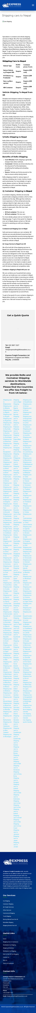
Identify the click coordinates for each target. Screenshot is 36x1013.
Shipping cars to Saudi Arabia (18, 520)
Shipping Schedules (8, 948)
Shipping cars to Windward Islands (27, 578)
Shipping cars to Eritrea (16, 643)
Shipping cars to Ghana (16, 711)
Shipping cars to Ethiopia (16, 655)
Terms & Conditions (8, 963)
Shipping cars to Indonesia (17, 797)
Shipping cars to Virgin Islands (27, 566)
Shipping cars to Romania (16, 495)
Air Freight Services (8, 907)
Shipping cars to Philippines (17, 456)
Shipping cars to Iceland (16, 786)
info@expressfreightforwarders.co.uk (17, 996)
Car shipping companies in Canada (27, 716)
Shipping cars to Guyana (16, 757)
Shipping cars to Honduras (17, 768)
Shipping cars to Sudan (16, 589)
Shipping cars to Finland (16, 674)
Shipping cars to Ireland (16, 811)
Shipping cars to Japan (16, 838)
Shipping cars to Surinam (16, 595)
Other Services (7, 910)
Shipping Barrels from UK (10, 925)
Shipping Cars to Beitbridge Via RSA (27, 701)
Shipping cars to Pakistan (16, 425)
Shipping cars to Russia (16, 502)
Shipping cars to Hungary (16, 780)
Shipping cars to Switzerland (17, 614)
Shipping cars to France (16, 680)
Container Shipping (8, 904)
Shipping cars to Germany (16, 705)
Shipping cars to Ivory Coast (17, 826)
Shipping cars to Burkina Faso (7, 506)
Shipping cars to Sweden (16, 608)
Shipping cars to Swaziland (17, 601)
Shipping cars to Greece (16, 724)
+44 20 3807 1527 (8, 992)
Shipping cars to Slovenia (16, 564)
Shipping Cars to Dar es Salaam (27, 678)
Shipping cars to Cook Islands (7, 572)
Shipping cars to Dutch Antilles (7, 641)
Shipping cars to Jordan (16, 845)
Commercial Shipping (9, 913)
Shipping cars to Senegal (16, 527)
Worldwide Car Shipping (9, 945)
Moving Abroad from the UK (10, 919)
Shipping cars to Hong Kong (17, 774)
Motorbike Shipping (8, 922)
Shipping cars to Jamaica (16, 832)
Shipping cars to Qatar (16, 481)
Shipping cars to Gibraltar (16, 718)
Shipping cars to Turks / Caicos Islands (27, 522)
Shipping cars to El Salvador (16, 628)
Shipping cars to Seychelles (17, 539)
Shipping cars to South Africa (18, 570)
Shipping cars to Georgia (16, 699)
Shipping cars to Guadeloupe (17, 730)
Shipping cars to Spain (16, 576)
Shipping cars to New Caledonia (7, 724)
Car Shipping (6, 901)
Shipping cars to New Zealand (7, 730)
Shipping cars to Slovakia (16, 558)
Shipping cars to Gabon (16, 687)
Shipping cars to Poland (16, 462)
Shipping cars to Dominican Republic (7, 635)
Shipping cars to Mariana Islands (7, 668)
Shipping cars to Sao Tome (17, 514)
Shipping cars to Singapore (17, 551)
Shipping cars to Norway (16, 412)
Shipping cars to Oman (16, 418)
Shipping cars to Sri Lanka (17, 583)
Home (4, 939)
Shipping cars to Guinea (16, 743)
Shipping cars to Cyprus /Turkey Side (7, 601)
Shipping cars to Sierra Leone (18, 545)
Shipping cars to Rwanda (16, 508)
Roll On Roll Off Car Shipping (10, 954)
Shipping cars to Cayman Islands (7, 537)
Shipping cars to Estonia (16, 649)
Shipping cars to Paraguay (17, 445)
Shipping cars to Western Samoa (27, 572)
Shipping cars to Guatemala (17, 736)
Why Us (5, 960)
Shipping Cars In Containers (10, 942)
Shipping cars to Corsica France (7, 578)
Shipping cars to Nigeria (16, 406)
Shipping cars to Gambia (16, 693)
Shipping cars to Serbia (16, 533)
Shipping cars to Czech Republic (7, 608)
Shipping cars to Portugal (16, 468)
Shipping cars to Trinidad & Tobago (27, 502)
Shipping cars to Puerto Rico (17, 475)
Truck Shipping (7, 916)
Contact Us (6, 957)
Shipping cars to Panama (16, 431)
